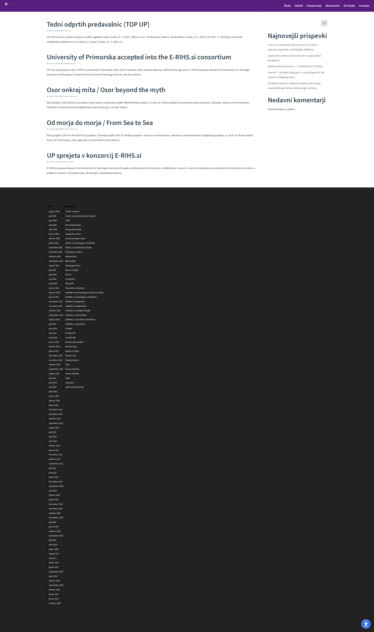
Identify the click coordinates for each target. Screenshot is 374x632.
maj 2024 (52, 333)
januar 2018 (54, 549)
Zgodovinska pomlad (74, 387)
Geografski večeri (73, 234)
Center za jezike (72, 211)
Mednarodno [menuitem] (333, 6)
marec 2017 (54, 562)
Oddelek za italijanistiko (75, 306)
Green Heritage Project (75, 238)
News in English (72, 270)
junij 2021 (53, 472)
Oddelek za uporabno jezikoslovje (80, 319)
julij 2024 (52, 324)
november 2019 (55, 508)
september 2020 (56, 486)
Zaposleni (69, 382)
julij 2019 (52, 522)
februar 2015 (54, 589)
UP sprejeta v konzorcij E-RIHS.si (94, 155)
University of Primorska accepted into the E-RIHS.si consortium (139, 57)
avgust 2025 (54, 265)
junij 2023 (53, 382)
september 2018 (56, 535)
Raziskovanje (71, 346)
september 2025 (56, 261)
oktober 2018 (54, 531)
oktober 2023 (54, 364)
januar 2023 (54, 405)
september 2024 (56, 315)
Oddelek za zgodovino (75, 324)
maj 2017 (52, 558)
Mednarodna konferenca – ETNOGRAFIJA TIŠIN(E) (295, 66)
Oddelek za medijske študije (77, 310)
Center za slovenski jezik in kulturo (80, 216)
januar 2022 (54, 450)
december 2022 (56, 409)
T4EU (67, 364)
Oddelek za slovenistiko (75, 315)
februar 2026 (54, 238)
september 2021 (56, 463)
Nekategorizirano (70, 63)
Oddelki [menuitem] (298, 6)
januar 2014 (54, 594)
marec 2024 (54, 342)
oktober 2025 (54, 256)
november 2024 (55, 306)
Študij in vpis (70, 355)
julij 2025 (52, 270)
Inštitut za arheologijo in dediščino (80, 243)
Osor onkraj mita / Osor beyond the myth (106, 89)
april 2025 (53, 283)
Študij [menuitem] (287, 6)
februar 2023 (54, 400)
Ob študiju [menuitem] (349, 6)
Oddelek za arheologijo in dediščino (81, 297)
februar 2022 (54, 445)
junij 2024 (53, 328)
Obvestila (68, 31)
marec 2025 (54, 288)
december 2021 (56, 454)
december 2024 (56, 301)
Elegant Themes (66, 627)
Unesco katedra (69, 162)
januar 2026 (54, 243)
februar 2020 (54, 495)
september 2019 (56, 517)
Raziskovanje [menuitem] (314, 6)
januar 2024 (54, 351)
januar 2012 (54, 598)
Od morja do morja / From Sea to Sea (100, 122)
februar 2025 (54, 292)
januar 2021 (54, 477)
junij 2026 (53, 220)
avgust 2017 (54, 553)
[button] (366, 624)
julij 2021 (52, 468)
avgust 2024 (54, 319)
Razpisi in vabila (72, 351)
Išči (324, 23)
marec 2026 (54, 234)
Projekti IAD (73, 96)
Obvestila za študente (75, 288)
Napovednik (70, 261)
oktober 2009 (54, 603)
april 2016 (53, 576)
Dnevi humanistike (73, 225)
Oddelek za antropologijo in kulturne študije (84, 292)
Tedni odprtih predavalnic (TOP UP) (98, 24)
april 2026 (53, 229)
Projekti (66, 96)
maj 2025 (52, 279)
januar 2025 (54, 297)
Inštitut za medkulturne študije (78, 247)
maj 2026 (52, 225)
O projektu (70, 279)
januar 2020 (54, 499)
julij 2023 (52, 378)
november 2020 (55, 481)
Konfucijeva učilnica (73, 252)
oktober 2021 (54, 459)
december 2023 (56, 355)
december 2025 (56, 247)
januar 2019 (54, 526)
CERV (67, 220)
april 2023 (53, 391)
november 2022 (55, 414)
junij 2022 (53, 436)
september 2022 (56, 423)
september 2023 (56, 369)
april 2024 (53, 337)
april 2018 (53, 544)
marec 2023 (54, 396)
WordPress (91, 627)
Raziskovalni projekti (74, 342)
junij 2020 (53, 490)
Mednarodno (70, 256)
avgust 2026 (54, 211)
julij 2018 (52, 540)
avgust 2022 (54, 427)
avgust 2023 (54, 373)
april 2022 (53, 441)
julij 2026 (52, 216)
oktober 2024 (54, 310)
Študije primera (72, 360)
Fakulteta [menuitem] (364, 6)
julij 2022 (52, 432)
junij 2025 (53, 274)
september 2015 (56, 585)
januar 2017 (54, 567)
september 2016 (56, 571)
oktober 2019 (54, 513)
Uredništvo (52, 31)
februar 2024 (54, 346)
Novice (68, 274)
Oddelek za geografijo (75, 301)
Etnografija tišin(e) (73, 229)
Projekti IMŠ (70, 337)
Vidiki (67, 378)
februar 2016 (54, 580)
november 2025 (55, 252)
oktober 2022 (54, 418)
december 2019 (56, 504)
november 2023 (55, 360)
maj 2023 (52, 387)
